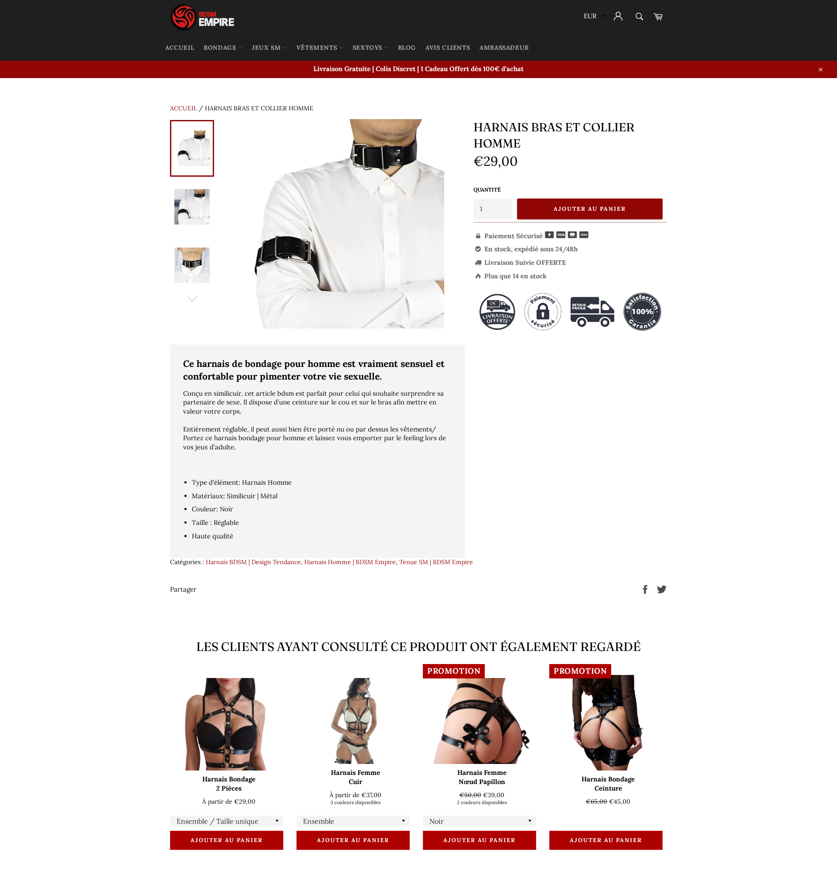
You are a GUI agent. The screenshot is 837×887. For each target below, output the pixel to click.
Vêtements (317, 47)
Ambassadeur (504, 47)
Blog (407, 47)
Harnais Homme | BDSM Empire (350, 562)
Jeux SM (267, 47)
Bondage (221, 47)
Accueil (183, 108)
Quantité (486, 189)
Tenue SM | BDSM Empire (436, 562)
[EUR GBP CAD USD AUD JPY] (593, 17)
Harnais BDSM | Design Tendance (253, 562)
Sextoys (368, 47)
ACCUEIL (179, 47)
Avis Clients (447, 47)
